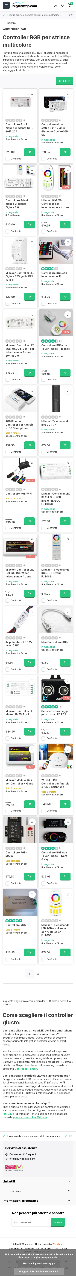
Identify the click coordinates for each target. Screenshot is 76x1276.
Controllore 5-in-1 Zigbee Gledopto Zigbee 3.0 (16, 204)
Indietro (11, 22)
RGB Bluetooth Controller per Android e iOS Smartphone (19, 425)
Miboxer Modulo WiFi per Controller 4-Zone (19, 781)
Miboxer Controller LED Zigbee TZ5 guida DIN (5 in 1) (19, 276)
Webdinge (57, 1244)
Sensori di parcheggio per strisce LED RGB (55, 713)
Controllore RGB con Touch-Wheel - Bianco (55, 347)
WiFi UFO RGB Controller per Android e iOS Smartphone (55, 783)
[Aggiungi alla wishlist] (32, 93)
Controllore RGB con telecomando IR (54, 274)
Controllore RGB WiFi (18, 493)
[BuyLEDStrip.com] (24, 5)
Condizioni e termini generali (24, 1249)
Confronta (16, 158)
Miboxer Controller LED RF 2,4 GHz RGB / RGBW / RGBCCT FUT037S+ (55, 498)
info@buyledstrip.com (22, 1158)
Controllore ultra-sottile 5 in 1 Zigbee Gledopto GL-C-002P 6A (54, 129)
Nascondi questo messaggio (39, 1263)
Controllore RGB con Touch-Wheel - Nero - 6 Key (55, 856)
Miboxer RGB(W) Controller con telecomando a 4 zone (55, 204)
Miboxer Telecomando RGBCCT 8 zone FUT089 (55, 573)
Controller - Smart (25, 1068)
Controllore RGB (15, 924)
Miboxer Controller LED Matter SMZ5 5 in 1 (19, 713)
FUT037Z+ (9, 1113)
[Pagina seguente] (46, 973)
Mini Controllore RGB (54, 642)
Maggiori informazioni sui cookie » (39, 1271)
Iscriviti (58, 1222)
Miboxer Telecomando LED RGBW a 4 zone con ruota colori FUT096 (55, 930)
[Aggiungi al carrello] (29, 152)
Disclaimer (46, 1249)
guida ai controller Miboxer (30, 1117)
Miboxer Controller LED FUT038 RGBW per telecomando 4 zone (19, 573)
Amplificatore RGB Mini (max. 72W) (19, 644)
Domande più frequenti (23, 1154)
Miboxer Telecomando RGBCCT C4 (55, 423)
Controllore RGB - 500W (16, 854)
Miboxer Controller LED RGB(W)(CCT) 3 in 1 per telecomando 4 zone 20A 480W (19, 350)
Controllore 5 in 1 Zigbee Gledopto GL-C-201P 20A (20, 128)
